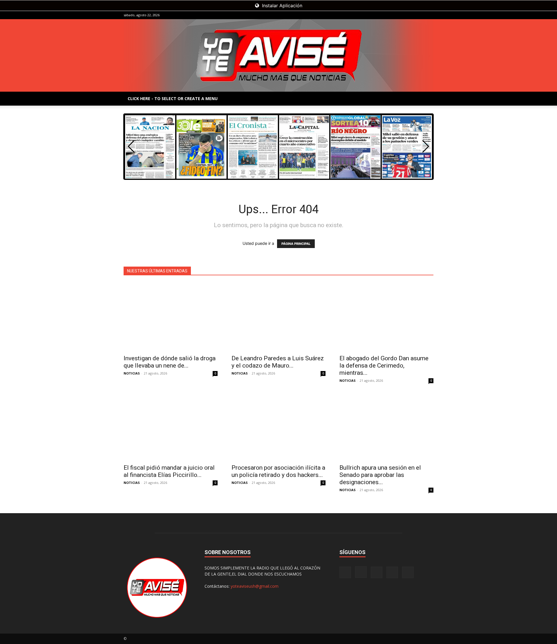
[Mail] (410, 15)
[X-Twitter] (419, 15)
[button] (426, 146)
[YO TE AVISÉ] (278, 55)
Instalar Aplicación (281, 5)
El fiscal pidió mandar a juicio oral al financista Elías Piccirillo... (169, 471)
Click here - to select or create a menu (173, 98)
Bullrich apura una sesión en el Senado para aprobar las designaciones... (380, 475)
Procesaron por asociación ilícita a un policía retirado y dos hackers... (278, 471)
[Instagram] (400, 15)
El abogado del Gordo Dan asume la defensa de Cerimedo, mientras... (383, 365)
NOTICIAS (132, 373)
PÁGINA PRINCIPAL (295, 244)
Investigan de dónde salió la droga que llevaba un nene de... (170, 362)
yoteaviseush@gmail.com (254, 586)
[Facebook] (390, 15)
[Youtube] (429, 15)
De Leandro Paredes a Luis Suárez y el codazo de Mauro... (278, 362)
